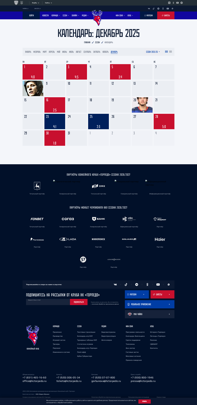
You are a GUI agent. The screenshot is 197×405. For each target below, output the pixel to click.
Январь (28, 51)
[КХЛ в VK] (169, 3)
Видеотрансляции (108, 336)
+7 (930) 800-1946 (142, 377)
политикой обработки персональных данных (105, 304)
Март (45, 51)
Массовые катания (133, 356)
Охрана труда (161, 397)
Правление (57, 332)
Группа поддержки (133, 340)
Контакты (154, 348)
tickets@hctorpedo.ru (69, 380)
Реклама (153, 340)
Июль (71, 51)
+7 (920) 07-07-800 (103, 377)
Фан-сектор (130, 348)
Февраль (36, 51)
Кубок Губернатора (84, 356)
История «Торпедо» (157, 332)
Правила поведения (134, 360)
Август (78, 51)
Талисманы (130, 344)
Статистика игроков (85, 344)
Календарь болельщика (135, 336)
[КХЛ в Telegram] (182, 3)
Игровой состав (59, 340)
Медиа (103, 326)
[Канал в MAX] (172, 8)
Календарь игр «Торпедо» (87, 348)
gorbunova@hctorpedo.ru (106, 380)
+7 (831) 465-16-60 (34, 377)
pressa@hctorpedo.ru (143, 380)
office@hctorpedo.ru (35, 380)
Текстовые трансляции (86, 332)
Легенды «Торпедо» (158, 336)
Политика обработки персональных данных (106, 397)
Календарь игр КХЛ (85, 336)
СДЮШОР (153, 344)
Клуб (152, 326)
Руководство (58, 336)
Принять (144, 401)
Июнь (64, 51)
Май (58, 51)
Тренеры (56, 344)
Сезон (79, 326)
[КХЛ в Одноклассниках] (173, 3)
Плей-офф (81, 352)
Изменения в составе (61, 352)
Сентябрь (87, 51)
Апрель (52, 51)
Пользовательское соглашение (138, 397)
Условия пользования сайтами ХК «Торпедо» (37, 397)
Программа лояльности (135, 332)
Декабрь (114, 51)
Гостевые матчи (132, 352)
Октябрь (96, 51)
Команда (56, 326)
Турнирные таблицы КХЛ (87, 340)
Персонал (56, 348)
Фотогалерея (106, 340)
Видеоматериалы (108, 332)
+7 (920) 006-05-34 (68, 377)
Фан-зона (129, 326)
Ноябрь (106, 51)
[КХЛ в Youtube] (177, 3)
